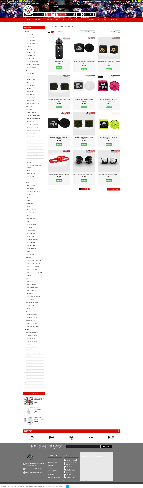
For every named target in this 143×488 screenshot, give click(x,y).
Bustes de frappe (31, 245)
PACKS (27, 182)
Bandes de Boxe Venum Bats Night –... (108, 175)
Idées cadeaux (28, 356)
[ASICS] (91, 437)
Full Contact (30, 194)
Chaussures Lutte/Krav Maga (34, 272)
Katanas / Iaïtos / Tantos (33, 296)
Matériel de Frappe (30, 230)
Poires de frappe (31, 248)
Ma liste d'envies (88, 1)
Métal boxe (67, 460)
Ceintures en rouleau (32, 317)
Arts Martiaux (28, 31)
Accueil (25, 24)
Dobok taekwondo (32, 112)
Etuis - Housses (31, 299)
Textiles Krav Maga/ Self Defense (33, 161)
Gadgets (28, 362)
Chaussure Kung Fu (32, 269)
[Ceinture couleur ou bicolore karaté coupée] (28, 401)
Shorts (29, 344)
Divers (27, 368)
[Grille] (49, 31)
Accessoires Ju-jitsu (32, 43)
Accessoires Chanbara (33, 103)
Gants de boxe (31, 142)
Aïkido (27, 82)
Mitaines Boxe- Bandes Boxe (34, 148)
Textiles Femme (30, 350)
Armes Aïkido (30, 91)
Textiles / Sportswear (32, 332)
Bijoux (27, 359)
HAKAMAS (29, 88)
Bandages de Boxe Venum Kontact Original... (84, 100)
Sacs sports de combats (33, 326)
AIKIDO (74, 477)
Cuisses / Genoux (31, 224)
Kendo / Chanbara (30, 94)
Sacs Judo (29, 49)
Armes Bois (30, 281)
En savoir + (61, 486)
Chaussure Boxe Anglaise (33, 263)
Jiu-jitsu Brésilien (30, 58)
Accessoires (30, 254)
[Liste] (52, 31)
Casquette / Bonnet (32, 341)
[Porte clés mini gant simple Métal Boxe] (28, 411)
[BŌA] (111, 437)
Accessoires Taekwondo (33, 118)
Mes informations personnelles (53, 471)
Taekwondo (29, 109)
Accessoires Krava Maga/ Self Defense (34, 167)
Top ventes (34, 394)
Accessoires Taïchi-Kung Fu (34, 130)
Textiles (26, 329)
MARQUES (26, 386)
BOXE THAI (68, 469)
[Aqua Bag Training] (51, 437)
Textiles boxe (30, 151)
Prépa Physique (30, 377)
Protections (30, 76)
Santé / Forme (28, 371)
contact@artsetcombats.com (36, 472)
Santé (27, 380)
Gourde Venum (59, 62)
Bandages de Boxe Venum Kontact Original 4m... (84, 62)
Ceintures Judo (31, 52)
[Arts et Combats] (28, 10)
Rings (28, 308)
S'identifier (116, 1)
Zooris (29, 275)
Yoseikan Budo (29, 106)
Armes (27, 278)
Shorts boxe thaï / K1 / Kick (34, 154)
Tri (79, 31)
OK (67, 486)
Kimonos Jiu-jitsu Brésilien (34, 61)
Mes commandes (53, 462)
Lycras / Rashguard (31, 347)
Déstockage (27, 383)
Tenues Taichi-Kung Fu (32, 124)
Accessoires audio (31, 374)
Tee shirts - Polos (32, 335)
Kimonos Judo (30, 37)
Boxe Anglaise (30, 188)
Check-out (107, 1)
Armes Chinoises (31, 284)
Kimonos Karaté (31, 73)
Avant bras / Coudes (32, 212)
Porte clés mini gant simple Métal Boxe (38, 408)
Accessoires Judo (31, 40)
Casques (29, 206)
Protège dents (68, 466)
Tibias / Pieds (30, 227)
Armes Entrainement (32, 287)
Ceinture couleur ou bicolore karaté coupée (38, 399)
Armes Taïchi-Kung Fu (32, 127)
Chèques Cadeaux (30, 365)
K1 (73, 469)
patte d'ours (68, 477)
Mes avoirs (51, 465)
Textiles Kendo (31, 97)
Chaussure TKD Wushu (33, 266)
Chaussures (29, 257)
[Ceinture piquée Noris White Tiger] (28, 421)
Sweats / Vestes (31, 338)
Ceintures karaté (31, 79)
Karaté (27, 70)
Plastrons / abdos (32, 218)
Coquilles (29, 221)
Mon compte (77, 1)
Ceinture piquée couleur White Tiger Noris (38, 419)
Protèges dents (31, 209)
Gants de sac (30, 145)
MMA (28, 197)
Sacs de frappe (31, 242)
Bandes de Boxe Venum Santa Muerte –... (83, 175)
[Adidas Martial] (31, 437)
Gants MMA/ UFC (31, 173)
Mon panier (98, 1)
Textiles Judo (30, 46)
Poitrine (29, 215)
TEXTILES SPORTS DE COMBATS (33, 353)
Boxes (27, 139)
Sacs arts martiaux (32, 323)
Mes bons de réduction (54, 477)
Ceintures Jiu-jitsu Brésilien (34, 64)
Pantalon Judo (31, 55)
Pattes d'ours (30, 236)
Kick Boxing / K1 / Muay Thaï (33, 191)
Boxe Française (31, 185)
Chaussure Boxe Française (34, 260)
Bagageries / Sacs (30, 320)
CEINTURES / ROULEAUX (31, 133)
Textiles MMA (30, 176)
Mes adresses (52, 468)
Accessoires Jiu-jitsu (32, 67)
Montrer (113, 31)
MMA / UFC (28, 170)
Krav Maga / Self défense (32, 157)
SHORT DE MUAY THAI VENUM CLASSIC (70, 463)
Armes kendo (30, 100)
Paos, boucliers (31, 233)
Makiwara (29, 251)
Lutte (27, 179)
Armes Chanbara (31, 290)
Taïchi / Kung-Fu (30, 121)
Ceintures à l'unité (32, 314)
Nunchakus (30, 293)
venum (74, 460)
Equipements (27, 200)
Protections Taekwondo (33, 115)
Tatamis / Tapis (30, 305)
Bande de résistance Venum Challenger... (59, 175)
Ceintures (28, 311)
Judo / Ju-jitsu (29, 34)
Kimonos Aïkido (31, 85)
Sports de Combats (29, 136)
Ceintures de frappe (32, 239)
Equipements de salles (32, 302)
